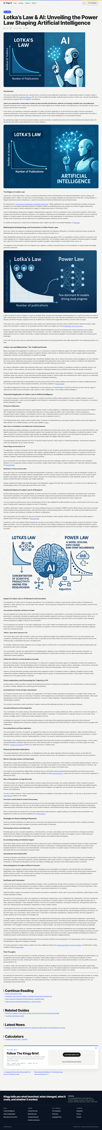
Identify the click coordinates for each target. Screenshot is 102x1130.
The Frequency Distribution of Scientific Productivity (31, 204)
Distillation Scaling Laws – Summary (16, 1039)
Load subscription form (71, 1054)
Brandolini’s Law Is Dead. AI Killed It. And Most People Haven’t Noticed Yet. (28, 996)
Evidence (27, 3)
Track (15, 3)
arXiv (46, 422)
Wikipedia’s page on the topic (73, 326)
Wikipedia (77, 222)
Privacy (78, 1114)
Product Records (33, 1111)
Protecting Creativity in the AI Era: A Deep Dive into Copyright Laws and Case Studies (32, 1013)
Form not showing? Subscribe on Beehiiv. (71, 1061)
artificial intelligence (25, 97)
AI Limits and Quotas (34, 1120)
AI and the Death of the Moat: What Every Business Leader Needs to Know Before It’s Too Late (35, 1027)
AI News (26, 28)
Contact (78, 1117)
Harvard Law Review (16, 744)
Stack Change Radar (9, 1114)
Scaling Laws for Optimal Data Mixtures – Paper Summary (23, 1001)
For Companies (92, 3)
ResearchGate (59, 384)
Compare (20, 3)
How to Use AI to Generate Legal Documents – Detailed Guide (24, 999)
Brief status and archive (10, 1117)
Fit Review (55, 1114)
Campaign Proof (56, 1117)
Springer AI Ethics (57, 773)
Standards (79, 1111)
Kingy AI (9, 3)
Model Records (32, 1114)
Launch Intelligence (9, 1111)
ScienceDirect (8, 795)
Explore (34, 3)
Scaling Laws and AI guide (13, 993)
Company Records (33, 1117)
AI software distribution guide (14, 1016)
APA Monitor (41, 814)
